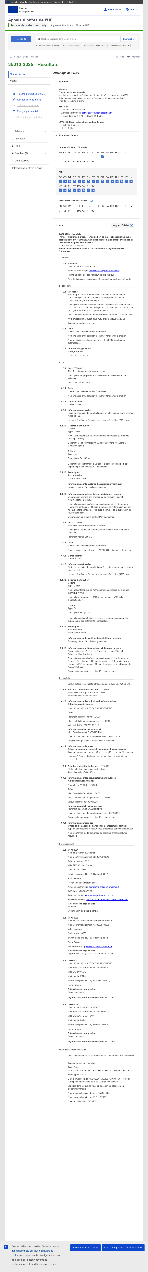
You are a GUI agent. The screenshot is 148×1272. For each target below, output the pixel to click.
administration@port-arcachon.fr (97, 113)
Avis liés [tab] (13, 81)
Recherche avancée (71, 45)
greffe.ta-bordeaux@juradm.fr (98, 946)
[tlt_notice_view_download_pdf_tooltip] (60, 181)
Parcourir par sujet (118, 45)
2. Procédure (18, 138)
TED (10, 57)
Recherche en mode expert (95, 45)
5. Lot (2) (16, 146)
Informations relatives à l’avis (27, 168)
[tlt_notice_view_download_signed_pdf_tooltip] (102, 156)
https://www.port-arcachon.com (99, 895)
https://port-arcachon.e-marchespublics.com (107, 899)
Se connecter (114, 9)
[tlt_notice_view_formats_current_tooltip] (131, 225)
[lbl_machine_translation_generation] (91, 201)
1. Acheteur (18, 131)
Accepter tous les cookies (85, 1247)
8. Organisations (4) (22, 160)
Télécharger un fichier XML (31, 94)
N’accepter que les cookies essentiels (123, 1247)
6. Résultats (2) (20, 153)
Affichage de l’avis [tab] (18, 74)
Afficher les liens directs (29, 99)
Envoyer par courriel (27, 111)
